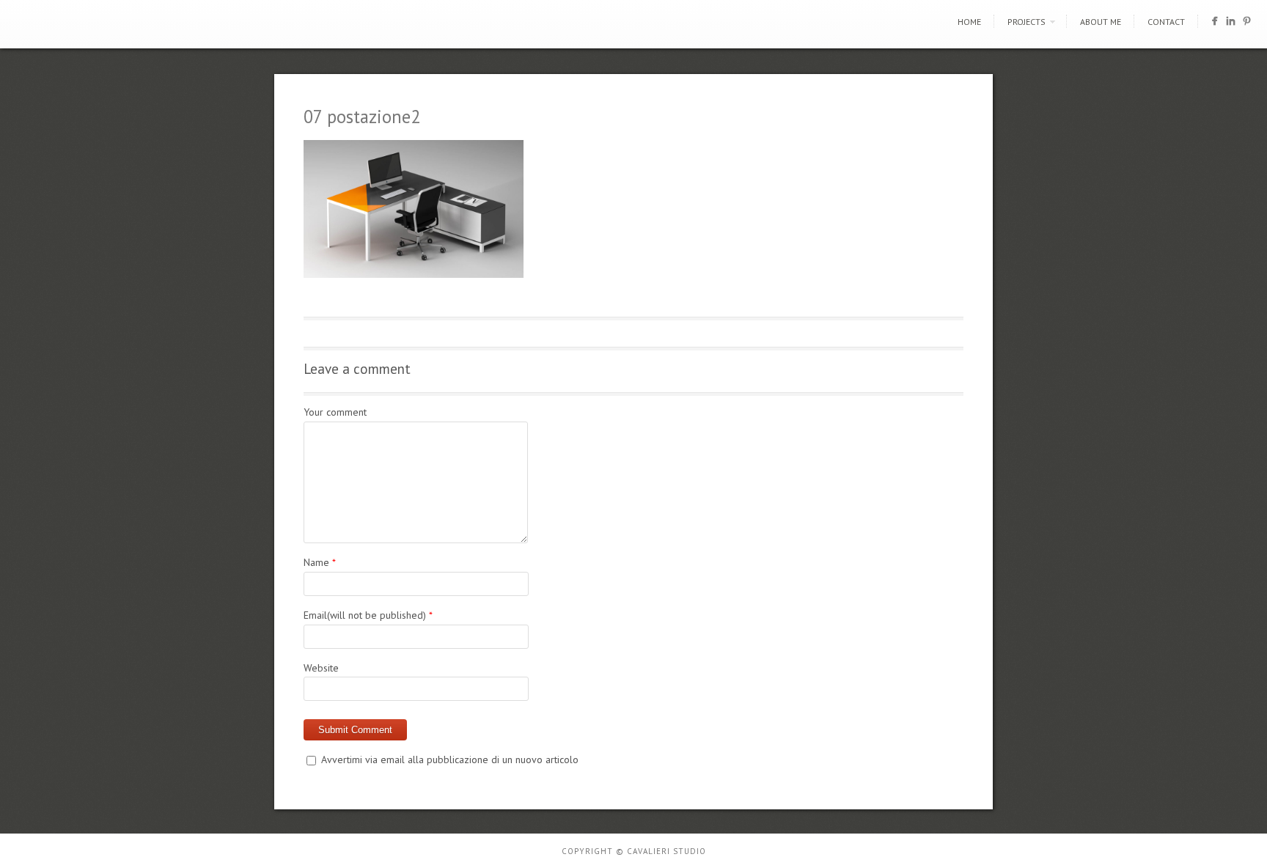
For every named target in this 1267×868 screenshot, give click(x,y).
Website (321, 667)
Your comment (335, 412)
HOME (969, 21)
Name (316, 562)
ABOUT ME (1100, 21)
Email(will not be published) (365, 615)
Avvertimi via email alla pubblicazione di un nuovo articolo (450, 759)
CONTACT (1166, 21)
